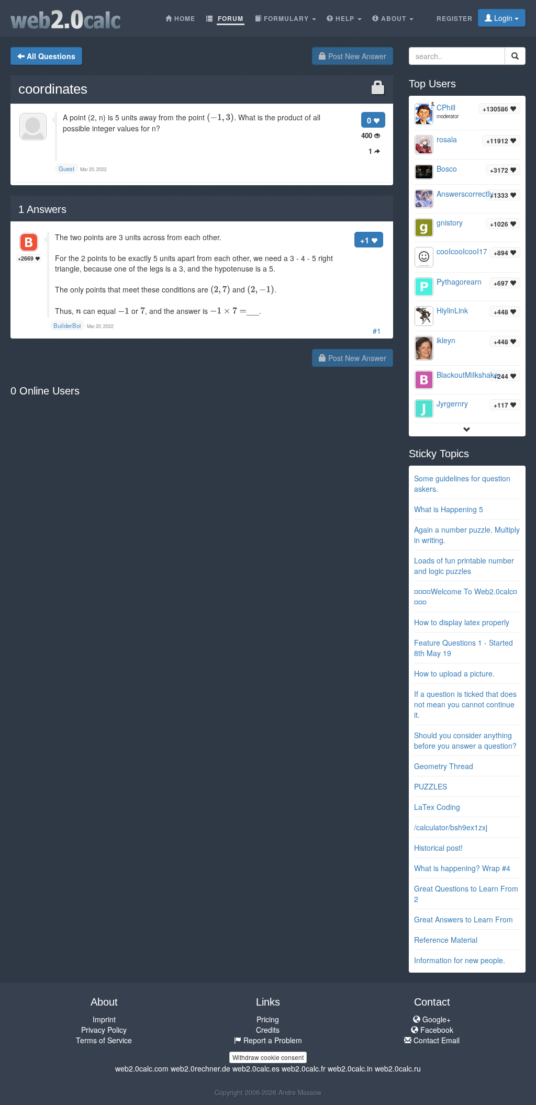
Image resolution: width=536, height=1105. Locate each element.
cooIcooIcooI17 (462, 251)
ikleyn (446, 340)
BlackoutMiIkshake (467, 374)
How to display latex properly (461, 622)
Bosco (447, 168)
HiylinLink (452, 310)
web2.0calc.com (142, 1068)
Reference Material (445, 939)
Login (503, 18)
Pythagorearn (459, 281)
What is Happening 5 (448, 509)
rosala (447, 139)
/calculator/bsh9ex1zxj (450, 827)
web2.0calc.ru (398, 1068)
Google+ (435, 1019)
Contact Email (435, 1040)
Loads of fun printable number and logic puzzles (464, 565)
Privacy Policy (104, 1029)
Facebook (435, 1029)
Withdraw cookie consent (268, 1057)
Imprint (104, 1019)
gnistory (450, 222)
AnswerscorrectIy (465, 193)
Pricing (267, 1019)
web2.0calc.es (256, 1068)
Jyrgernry (452, 403)
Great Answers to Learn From (463, 919)
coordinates (52, 89)
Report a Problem (271, 1040)
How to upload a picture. (454, 673)
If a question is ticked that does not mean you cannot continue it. (465, 704)
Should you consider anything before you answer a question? (465, 740)
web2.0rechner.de (200, 1068)
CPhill (446, 107)
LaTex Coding (437, 807)
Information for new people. (459, 960)
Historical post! (438, 847)
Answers (42, 209)
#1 (377, 330)
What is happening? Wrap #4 (462, 868)
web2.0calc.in (350, 1068)
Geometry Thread (443, 766)
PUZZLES (430, 786)
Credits (268, 1029)
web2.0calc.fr (304, 1068)
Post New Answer (356, 56)
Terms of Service (104, 1040)
